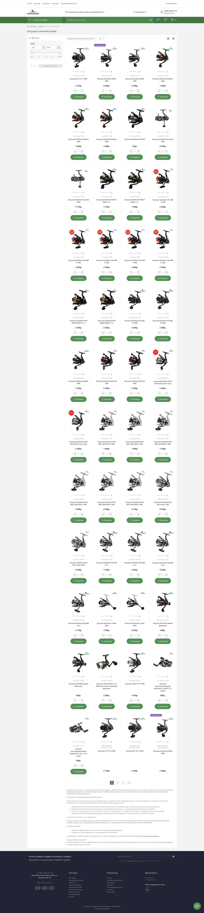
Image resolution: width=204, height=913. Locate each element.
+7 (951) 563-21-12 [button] (44, 873)
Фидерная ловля (74, 892)
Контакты (55, 3)
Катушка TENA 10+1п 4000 (134, 684)
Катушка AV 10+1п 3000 (134, 751)
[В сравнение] (89, 45)
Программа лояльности (69, 3)
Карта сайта (111, 892)
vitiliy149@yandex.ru (44, 882)
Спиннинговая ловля (76, 890)
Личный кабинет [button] (171, 3)
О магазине (46, 3)
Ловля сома (72, 883)
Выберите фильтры (50, 66)
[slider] (32, 52)
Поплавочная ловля (75, 887)
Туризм (71, 897)
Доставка (37, 3)
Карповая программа (76, 880)
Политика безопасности (135, 861)
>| (129, 783)
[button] (85, 12)
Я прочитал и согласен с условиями (139, 861)
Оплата (29, 3)
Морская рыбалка (75, 885)
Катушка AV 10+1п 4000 (78, 79)
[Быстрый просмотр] (85, 45)
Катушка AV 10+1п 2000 (106, 751)
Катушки (41, 26)
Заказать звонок (169, 13)
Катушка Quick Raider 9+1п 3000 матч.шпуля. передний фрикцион (106, 686)
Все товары (33, 26)
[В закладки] (92, 45)
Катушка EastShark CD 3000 (135, 139)
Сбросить (33, 66)
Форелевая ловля (74, 894)
